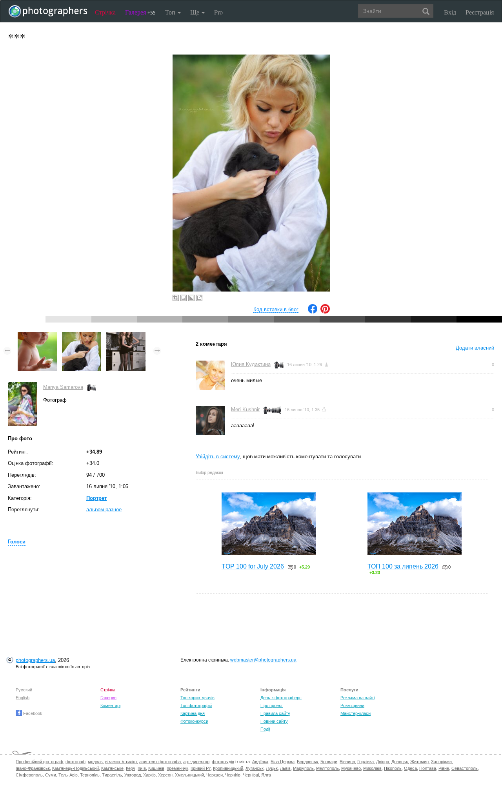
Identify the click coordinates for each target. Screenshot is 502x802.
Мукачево (351, 768)
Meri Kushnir (245, 409)
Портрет (96, 498)
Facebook (32, 713)
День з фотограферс (281, 697)
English (22, 697)
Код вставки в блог (275, 309)
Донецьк (399, 761)
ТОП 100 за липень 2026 (402, 566)
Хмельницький (189, 775)
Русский (24, 689)
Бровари (328, 761)
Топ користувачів (197, 697)
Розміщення (352, 705)
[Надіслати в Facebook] (312, 312)
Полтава (427, 768)
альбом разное (104, 509)
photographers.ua (35, 660)
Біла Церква (283, 761)
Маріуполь (303, 768)
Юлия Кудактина (251, 364)
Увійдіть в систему (218, 456)
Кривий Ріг (201, 768)
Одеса (410, 768)
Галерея (140, 12)
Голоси (16, 542)
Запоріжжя (441, 761)
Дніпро (382, 761)
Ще (195, 12)
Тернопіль (90, 775)
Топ (171, 12)
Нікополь (393, 768)
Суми (50, 775)
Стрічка (105, 12)
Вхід (450, 12)
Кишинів (156, 768)
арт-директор (196, 761)
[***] (37, 336)
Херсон (165, 775)
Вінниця (347, 761)
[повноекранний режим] (199, 298)
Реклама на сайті (357, 697)
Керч (130, 768)
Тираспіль (112, 775)
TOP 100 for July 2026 (253, 566)
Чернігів (232, 775)
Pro (218, 12)
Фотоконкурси (194, 721)
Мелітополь (327, 768)
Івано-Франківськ (33, 768)
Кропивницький (228, 768)
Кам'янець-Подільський (75, 768)
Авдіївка (260, 761)
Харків (149, 775)
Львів (285, 768)
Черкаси (214, 775)
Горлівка (365, 761)
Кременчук (177, 768)
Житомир (419, 761)
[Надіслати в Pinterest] (325, 312)
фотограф (75, 761)
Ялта (266, 775)
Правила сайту (275, 713)
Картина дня (192, 713)
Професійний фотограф (39, 761)
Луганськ (255, 768)
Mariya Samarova (63, 387)
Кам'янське (112, 768)
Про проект (271, 705)
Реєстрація (480, 12)
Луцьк (272, 768)
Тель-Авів (68, 775)
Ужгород (132, 775)
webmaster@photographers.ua (263, 660)
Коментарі (110, 705)
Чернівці (251, 775)
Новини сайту (274, 721)
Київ (142, 768)
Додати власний (475, 348)
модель (95, 761)
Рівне (443, 768)
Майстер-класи (355, 713)
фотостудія (223, 761)
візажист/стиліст (121, 761)
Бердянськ (307, 761)
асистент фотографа (160, 761)
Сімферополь (29, 775)
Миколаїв (372, 768)
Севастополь (464, 768)
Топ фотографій (196, 705)
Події (265, 729)
